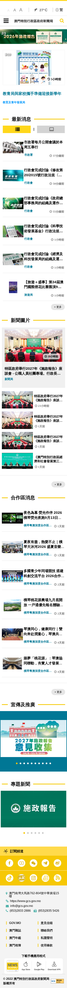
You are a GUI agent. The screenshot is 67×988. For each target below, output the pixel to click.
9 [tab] (46, 763)
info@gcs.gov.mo (21, 905)
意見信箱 (47, 923)
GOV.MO (15, 923)
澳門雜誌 (15, 930)
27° (43, 10)
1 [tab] (17, 763)
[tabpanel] (33, 738)
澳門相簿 (15, 945)
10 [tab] (50, 763)
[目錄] (5, 21)
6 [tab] (35, 763)
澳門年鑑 (15, 937)
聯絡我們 (47, 930)
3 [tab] (24, 763)
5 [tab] (32, 763)
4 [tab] (28, 763)
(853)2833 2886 (20, 910)
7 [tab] (39, 763)
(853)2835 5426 (48, 910)
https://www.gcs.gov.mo (25, 901)
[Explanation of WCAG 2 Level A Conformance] (57, 980)
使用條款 (47, 945)
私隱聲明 (47, 937)
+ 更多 (58, 306)
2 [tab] (20, 763)
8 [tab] (43, 763)
